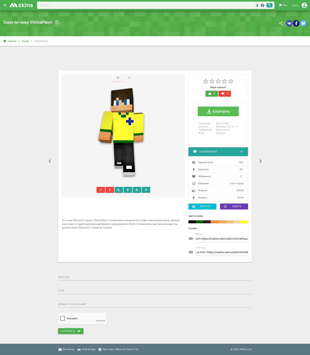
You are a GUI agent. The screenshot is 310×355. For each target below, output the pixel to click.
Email (61, 290)
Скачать (201, 206)
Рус (283, 5)
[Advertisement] (155, 58)
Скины (25, 41)
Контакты (66, 349)
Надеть (232, 206)
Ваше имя (63, 276)
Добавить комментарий (72, 304)
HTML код (200, 248)
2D (129, 77)
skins (25, 5)
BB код (199, 234)
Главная (9, 41)
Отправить (71, 331)
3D (117, 77)
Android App (86, 349)
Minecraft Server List (127, 349)
